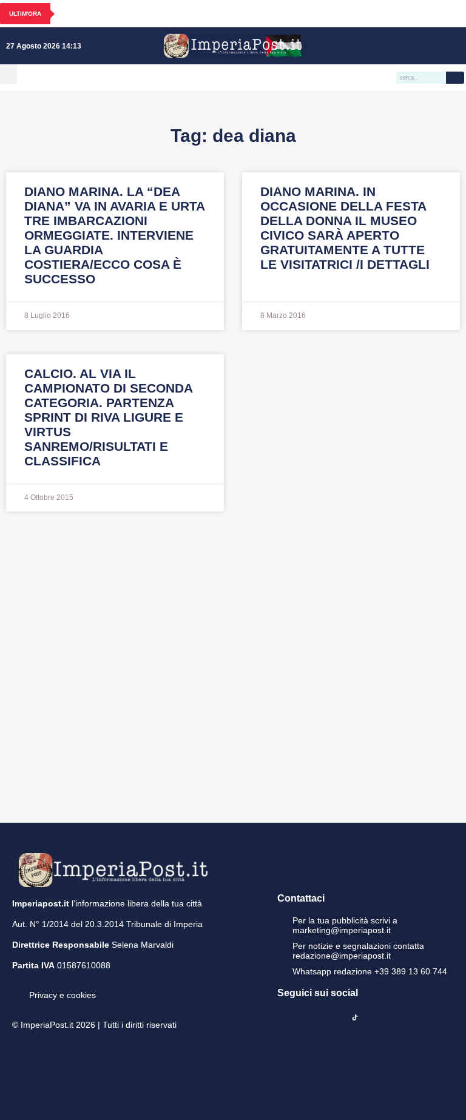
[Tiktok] (452, 46)
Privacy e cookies (62, 995)
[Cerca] (455, 78)
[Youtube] (417, 46)
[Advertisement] (233, 665)
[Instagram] (400, 46)
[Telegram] (435, 46)
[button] (8, 74)
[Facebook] (382, 46)
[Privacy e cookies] (17, 986)
